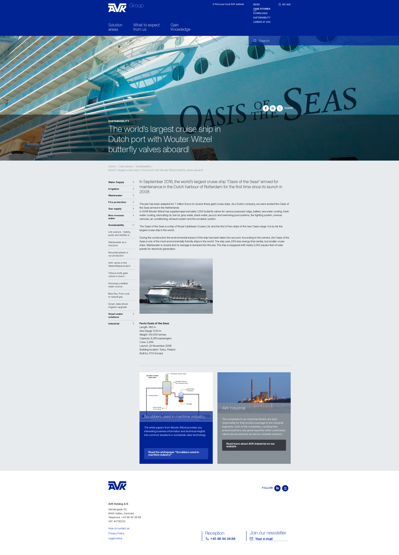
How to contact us (118, 528)
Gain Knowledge (180, 27)
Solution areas (115, 27)
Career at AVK (262, 22)
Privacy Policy (116, 533)
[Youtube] (285, 488)
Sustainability (261, 17)
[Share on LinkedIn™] (273, 108)
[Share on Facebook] (266, 108)
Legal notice (115, 538)
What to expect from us (146, 27)
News (256, 4)
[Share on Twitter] (280, 108)
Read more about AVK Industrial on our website (250, 445)
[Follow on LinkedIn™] (277, 488)
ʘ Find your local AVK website (228, 4)
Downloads (260, 13)
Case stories (261, 8)
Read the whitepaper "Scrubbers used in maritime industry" (173, 453)
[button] (122, 182)
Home (111, 166)
